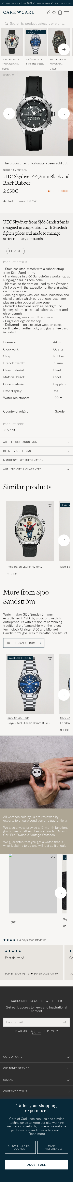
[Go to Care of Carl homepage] (18, 12)
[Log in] (48, 12)
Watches (9, 75)
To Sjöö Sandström (21, 643)
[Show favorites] (54, 12)
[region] (36, 962)
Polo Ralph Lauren (11, 60)
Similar (27, 487)
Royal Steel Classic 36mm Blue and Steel (35, 63)
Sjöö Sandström (35, 60)
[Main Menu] (66, 12)
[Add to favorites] (49, 506)
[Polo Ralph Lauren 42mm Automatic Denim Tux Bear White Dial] (30, 563)
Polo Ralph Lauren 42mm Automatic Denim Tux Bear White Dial (29, 567)
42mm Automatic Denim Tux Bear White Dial (10, 63)
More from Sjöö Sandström (26, 597)
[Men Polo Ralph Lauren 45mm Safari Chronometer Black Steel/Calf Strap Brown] (59, 42)
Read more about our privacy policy (36, 1032)
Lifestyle (15, 251)
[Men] (33, 883)
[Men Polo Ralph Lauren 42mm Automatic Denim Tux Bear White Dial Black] (12, 42)
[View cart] (60, 12)
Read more (37, 1133)
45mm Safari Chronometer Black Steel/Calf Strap (59, 63)
